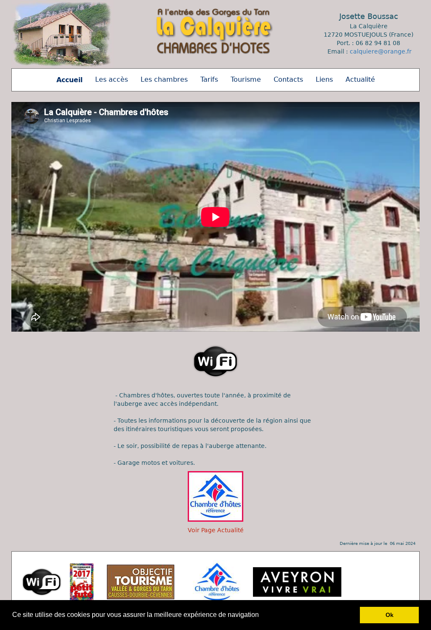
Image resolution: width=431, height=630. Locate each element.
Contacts (288, 79)
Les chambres (164, 79)
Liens (324, 79)
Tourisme (246, 79)
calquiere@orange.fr (381, 51)
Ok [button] (390, 614)
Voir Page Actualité (216, 530)
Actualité (360, 79)
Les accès (111, 79)
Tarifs (209, 79)
